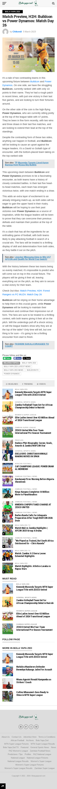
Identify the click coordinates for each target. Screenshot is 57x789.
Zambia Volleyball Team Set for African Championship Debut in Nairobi (34, 406)
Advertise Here (29, 737)
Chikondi (17, 32)
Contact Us (16, 737)
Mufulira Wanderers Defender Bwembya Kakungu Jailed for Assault (34, 668)
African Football (17, 740)
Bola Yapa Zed (29, 363)
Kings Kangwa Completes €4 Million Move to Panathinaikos (32, 493)
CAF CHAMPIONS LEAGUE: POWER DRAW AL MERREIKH (34, 467)
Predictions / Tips (15, 754)
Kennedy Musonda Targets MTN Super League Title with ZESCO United (33, 393)
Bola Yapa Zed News (13, 370)
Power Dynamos (12, 374)
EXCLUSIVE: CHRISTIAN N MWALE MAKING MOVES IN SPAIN (31, 455)
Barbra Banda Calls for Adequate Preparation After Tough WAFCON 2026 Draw (34, 518)
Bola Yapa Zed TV (11, 747)
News (53, 747)
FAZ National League (42, 754)
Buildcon (34, 81)
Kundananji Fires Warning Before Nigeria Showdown (34, 480)
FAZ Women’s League (18, 751)
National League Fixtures (37, 758)
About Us (6, 737)
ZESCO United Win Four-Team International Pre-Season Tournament (33, 431)
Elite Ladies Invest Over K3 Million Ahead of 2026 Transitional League (34, 419)
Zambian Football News (40, 751)
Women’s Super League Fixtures (29, 765)
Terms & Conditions (46, 737)
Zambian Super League (26, 624)
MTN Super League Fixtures (16, 744)
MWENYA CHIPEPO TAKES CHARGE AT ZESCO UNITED (33, 506)
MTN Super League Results (43, 744)
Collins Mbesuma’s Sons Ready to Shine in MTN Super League (32, 693)
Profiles (28, 754)
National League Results (18, 761)
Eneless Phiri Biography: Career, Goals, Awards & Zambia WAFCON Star (33, 444)
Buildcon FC (33, 370)
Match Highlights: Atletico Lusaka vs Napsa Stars (33, 567)
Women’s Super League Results (18, 768)
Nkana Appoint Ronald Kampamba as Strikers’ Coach (33, 681)
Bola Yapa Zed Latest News (17, 367)
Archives (30, 740)
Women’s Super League (41, 761)
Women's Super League (26, 611)
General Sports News (26, 597)
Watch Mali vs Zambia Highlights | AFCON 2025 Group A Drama (31, 529)
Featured (24, 747)
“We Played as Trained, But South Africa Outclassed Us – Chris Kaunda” (34, 542)
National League (18, 758)
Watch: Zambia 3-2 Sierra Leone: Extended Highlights (30, 554)
